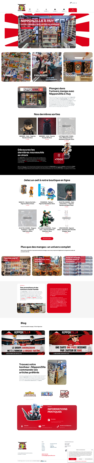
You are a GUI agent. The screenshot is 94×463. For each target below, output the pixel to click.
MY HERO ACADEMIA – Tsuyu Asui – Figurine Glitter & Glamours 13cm (47, 229)
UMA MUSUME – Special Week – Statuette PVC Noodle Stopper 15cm (66, 229)
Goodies (43, 446)
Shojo (25, 161)
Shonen (38, 160)
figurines (16, 265)
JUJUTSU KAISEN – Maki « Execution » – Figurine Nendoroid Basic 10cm (66, 203)
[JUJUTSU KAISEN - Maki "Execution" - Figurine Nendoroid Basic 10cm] (66, 194)
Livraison (51, 445)
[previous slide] (20, 395)
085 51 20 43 (45, 454)
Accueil (43, 443)
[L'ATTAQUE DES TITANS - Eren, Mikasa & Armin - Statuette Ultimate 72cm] (66, 130)
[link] (23, 342)
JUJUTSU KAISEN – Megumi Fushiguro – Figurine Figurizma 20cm (27, 229)
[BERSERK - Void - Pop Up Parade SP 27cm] (47, 130)
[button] (92, 449)
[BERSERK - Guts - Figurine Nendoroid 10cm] (27, 130)
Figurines (43, 447)
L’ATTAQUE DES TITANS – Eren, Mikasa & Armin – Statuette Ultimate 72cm (66, 138)
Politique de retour (53, 443)
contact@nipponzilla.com (48, 455)
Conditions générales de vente (53, 447)
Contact (43, 450)
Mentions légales (83, 461)
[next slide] (74, 395)
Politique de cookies (78, 461)
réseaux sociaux (59, 301)
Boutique (43, 449)
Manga (43, 445)
